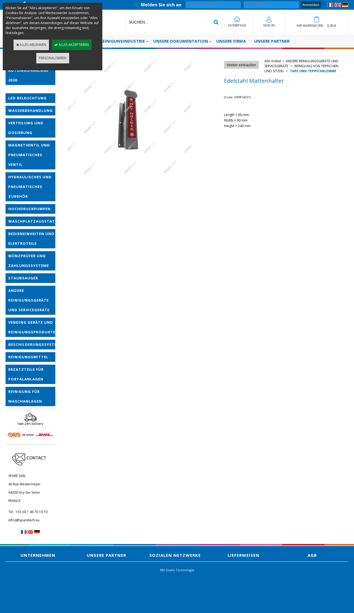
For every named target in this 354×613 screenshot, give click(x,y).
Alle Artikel (272, 61)
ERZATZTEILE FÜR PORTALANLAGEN (26, 374)
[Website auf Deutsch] (345, 5)
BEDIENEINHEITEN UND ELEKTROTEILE (31, 238)
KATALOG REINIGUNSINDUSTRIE (112, 41)
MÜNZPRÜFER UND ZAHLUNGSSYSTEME (28, 260)
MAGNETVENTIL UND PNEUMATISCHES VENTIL (29, 155)
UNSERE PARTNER (272, 41)
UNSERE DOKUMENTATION (180, 41)
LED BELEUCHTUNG (27, 98)
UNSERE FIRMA (231, 41)
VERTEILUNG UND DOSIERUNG (25, 127)
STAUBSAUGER (23, 277)
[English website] (338, 5)
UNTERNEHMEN (37, 555)
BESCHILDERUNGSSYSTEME (31, 344)
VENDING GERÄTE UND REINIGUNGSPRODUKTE (31, 327)
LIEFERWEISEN (243, 555)
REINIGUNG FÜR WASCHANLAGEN (25, 396)
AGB (312, 555)
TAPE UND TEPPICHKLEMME (312, 71)
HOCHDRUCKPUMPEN (29, 208)
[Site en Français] (330, 5)
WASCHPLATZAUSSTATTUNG (31, 221)
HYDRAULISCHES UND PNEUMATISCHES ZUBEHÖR (30, 186)
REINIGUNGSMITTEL (28, 356)
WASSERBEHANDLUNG (30, 110)
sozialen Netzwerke (175, 555)
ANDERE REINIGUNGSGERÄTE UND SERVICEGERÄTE (29, 300)
